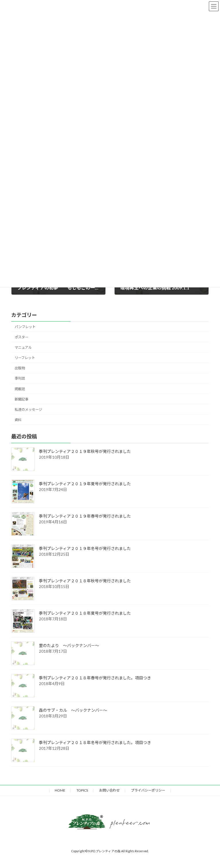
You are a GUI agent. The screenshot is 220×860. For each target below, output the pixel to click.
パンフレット (25, 326)
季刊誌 (20, 378)
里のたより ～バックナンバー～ (69, 645)
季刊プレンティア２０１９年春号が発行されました (85, 515)
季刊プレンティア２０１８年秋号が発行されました (85, 580)
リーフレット (25, 358)
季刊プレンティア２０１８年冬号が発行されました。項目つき (95, 742)
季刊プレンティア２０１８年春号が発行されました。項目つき (95, 677)
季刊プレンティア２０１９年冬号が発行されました (85, 548)
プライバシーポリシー (148, 790)
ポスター (21, 337)
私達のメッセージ (28, 409)
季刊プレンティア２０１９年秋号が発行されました (85, 451)
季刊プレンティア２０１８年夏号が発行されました (85, 612)
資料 (18, 419)
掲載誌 (20, 388)
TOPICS (82, 790)
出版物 (20, 368)
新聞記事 (21, 399)
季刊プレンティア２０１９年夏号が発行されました (85, 483)
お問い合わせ (109, 790)
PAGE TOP (205, 763)
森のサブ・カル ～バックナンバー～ (73, 709)
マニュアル (23, 347)
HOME (60, 790)
